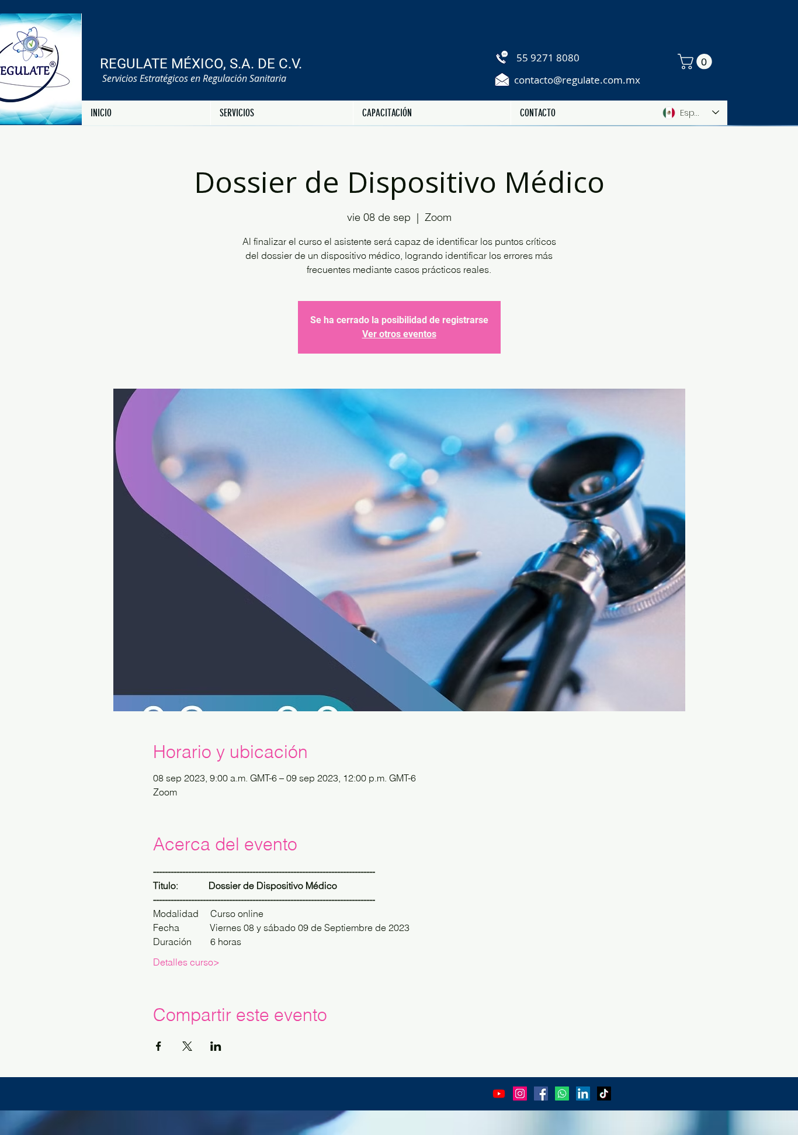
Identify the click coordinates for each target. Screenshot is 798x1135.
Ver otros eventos (399, 334)
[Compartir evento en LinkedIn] (215, 1046)
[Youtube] (499, 1093)
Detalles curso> (186, 962)
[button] (697, 62)
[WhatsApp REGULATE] (562, 1093)
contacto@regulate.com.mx (577, 79)
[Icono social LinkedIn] (583, 1093)
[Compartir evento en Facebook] (158, 1046)
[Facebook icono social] (541, 1093)
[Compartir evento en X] (187, 1046)
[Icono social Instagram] (520, 1093)
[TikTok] (604, 1093)
